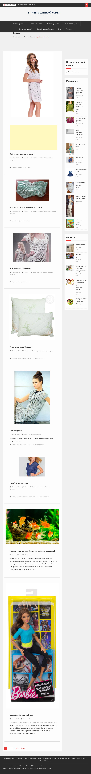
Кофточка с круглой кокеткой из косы (29, 5)
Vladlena (26, 158)
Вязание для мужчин (71, 24)
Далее (23, 748)
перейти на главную (42, 37)
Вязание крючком (19, 24)
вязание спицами (17, 167)
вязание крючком (21, 282)
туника (28, 444)
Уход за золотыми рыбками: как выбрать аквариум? (32, 551)
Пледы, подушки (48, 351)
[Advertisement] (33, 137)
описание (14, 358)
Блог (59, 29)
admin (25, 434)
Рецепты (69, 29)
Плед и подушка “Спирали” (21, 347)
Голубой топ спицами (19, 483)
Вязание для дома (53, 24)
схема (28, 167)
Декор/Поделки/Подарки (45, 29)
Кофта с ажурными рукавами (22, 154)
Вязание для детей (25, 29)
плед (19, 358)
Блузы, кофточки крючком (40, 272)
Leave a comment (39, 358)
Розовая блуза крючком (20, 268)
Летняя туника (16, 431)
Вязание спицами (36, 24)
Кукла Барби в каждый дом (21, 715)
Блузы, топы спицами (38, 487)
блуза (13, 282)
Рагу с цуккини (80, 244)
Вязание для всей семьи (44, 12)
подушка (24, 358)
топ (34, 496)
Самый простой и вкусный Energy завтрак (81, 268)
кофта (24, 167)
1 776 (16, 748)
